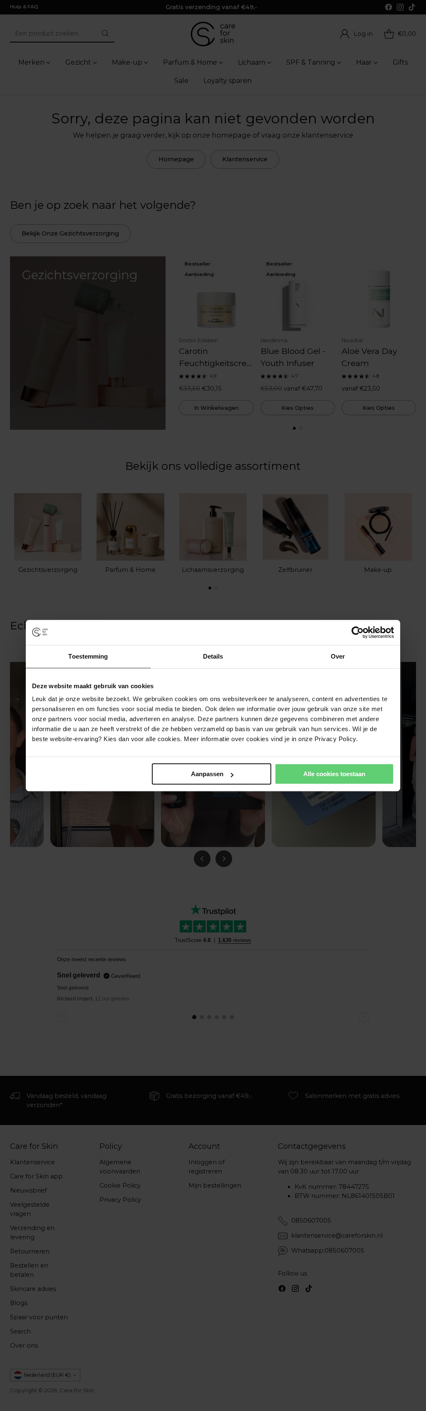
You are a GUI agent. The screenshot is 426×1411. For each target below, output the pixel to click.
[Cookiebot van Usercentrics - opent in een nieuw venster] (357, 632)
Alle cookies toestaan (334, 773)
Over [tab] (338, 656)
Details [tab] (213, 656)
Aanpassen (207, 773)
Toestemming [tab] (88, 656)
